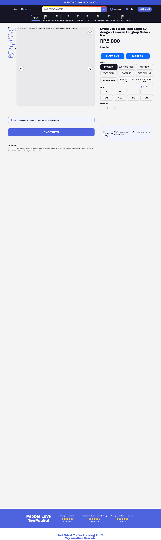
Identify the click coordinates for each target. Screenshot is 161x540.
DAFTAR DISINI (112, 56)
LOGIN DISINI (137, 56)
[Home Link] (29, 9)
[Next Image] (90, 68)
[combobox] (71, 9)
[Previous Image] (21, 68)
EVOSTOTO (51, 132)
